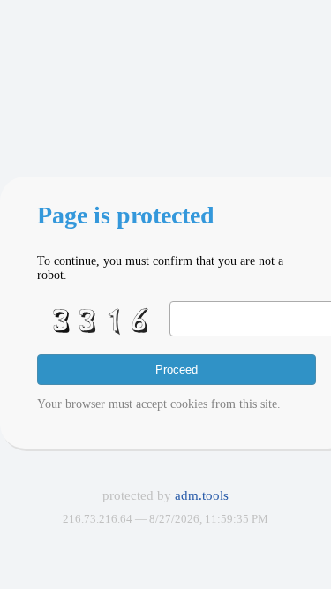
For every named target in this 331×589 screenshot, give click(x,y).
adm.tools (202, 495)
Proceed (176, 369)
